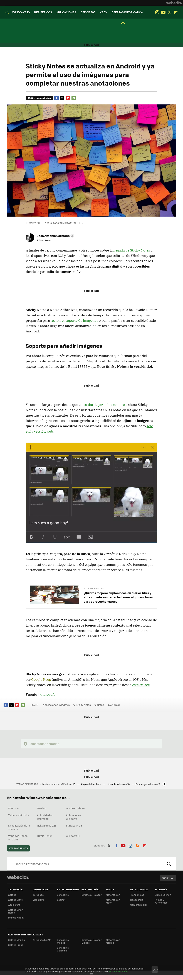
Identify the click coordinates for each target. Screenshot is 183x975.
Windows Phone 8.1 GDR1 (18, 837)
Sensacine (63, 894)
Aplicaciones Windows (56, 705)
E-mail (73, 98)
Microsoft (47, 694)
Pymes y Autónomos (161, 901)
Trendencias (137, 894)
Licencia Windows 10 (118, 784)
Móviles (41, 808)
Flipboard (176, 12)
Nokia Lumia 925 (46, 825)
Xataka (12, 894)
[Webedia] (174, 3)
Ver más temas (18, 848)
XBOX (103, 12)
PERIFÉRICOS (43, 12)
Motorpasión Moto (113, 901)
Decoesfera (136, 899)
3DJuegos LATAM (42, 939)
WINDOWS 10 (21, 12)
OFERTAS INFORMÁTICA (127, 12)
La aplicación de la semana (19, 827)
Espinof (61, 899)
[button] (55, 236)
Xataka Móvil (15, 899)
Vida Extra (38, 899)
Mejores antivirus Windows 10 (59, 784)
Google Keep (41, 679)
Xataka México (16, 939)
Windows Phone (75, 808)
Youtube (163, 12)
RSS (137, 845)
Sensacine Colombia (63, 949)
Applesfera (14, 904)
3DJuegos (38, 894)
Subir (165, 878)
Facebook (56, 98)
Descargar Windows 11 (147, 784)
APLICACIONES (66, 12)
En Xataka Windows (93, 588)
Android (115, 705)
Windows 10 (73, 836)
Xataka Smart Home (15, 911)
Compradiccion (138, 904)
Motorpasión (113, 894)
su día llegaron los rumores (104, 404)
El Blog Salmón (163, 894)
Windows (13, 808)
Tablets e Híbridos (18, 815)
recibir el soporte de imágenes (74, 320)
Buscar (169, 864)
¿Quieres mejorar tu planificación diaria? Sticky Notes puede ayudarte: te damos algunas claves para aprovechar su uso (118, 597)
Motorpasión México (113, 941)
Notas (100, 705)
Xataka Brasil (15, 944)
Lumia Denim (44, 836)
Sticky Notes (83, 705)
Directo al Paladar (91, 894)
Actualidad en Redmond (45, 816)
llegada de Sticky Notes (131, 250)
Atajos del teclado (91, 784)
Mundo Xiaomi (16, 917)
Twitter (169, 12)
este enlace (141, 685)
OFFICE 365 (87, 12)
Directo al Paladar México (91, 941)
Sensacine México (63, 941)
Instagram (157, 12)
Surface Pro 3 (74, 825)
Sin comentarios (41, 98)
